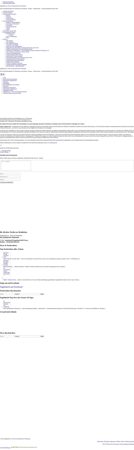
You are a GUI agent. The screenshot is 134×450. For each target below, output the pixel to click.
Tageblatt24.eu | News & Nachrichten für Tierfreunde (13, 6)
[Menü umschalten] (16, 14)
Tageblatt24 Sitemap (8, 90)
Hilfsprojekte (6, 83)
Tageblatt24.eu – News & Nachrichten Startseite (15, 91)
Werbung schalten (129, 441)
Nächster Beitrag (5, 152)
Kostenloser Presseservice (9, 87)
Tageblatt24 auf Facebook (11, 287)
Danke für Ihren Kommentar (10, 79)
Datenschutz (100, 441)
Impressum (5, 86)
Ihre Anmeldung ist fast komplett (11, 84)
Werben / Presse (120, 441)
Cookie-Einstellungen (5, 447)
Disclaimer (5, 82)
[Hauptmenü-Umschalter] (2, 74)
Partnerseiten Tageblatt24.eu (10, 89)
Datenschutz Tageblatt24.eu (10, 80)
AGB (4, 77)
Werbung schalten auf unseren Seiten (12, 93)
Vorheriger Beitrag (5, 150)
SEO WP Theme (107, 444)
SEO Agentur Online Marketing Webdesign (123, 444)
